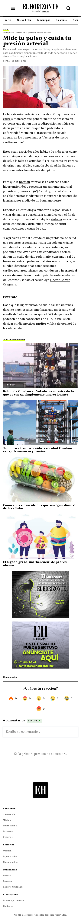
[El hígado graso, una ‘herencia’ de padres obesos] (40, 536)
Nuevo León (9, 814)
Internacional (10, 825)
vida (63, 133)
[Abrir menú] (13, 8)
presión (24, 182)
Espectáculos (10, 856)
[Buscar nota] (68, 8)
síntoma (56, 219)
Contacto (8, 906)
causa (7, 119)
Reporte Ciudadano (13, 886)
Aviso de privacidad (13, 900)
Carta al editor (10, 862)
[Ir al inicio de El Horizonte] (40, 8)
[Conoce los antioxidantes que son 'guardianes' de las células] (40, 479)
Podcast (7, 875)
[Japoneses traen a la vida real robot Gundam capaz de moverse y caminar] (40, 422)
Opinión (7, 850)
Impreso (7, 881)
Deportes (8, 837)
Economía (8, 831)
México (68, 242)
